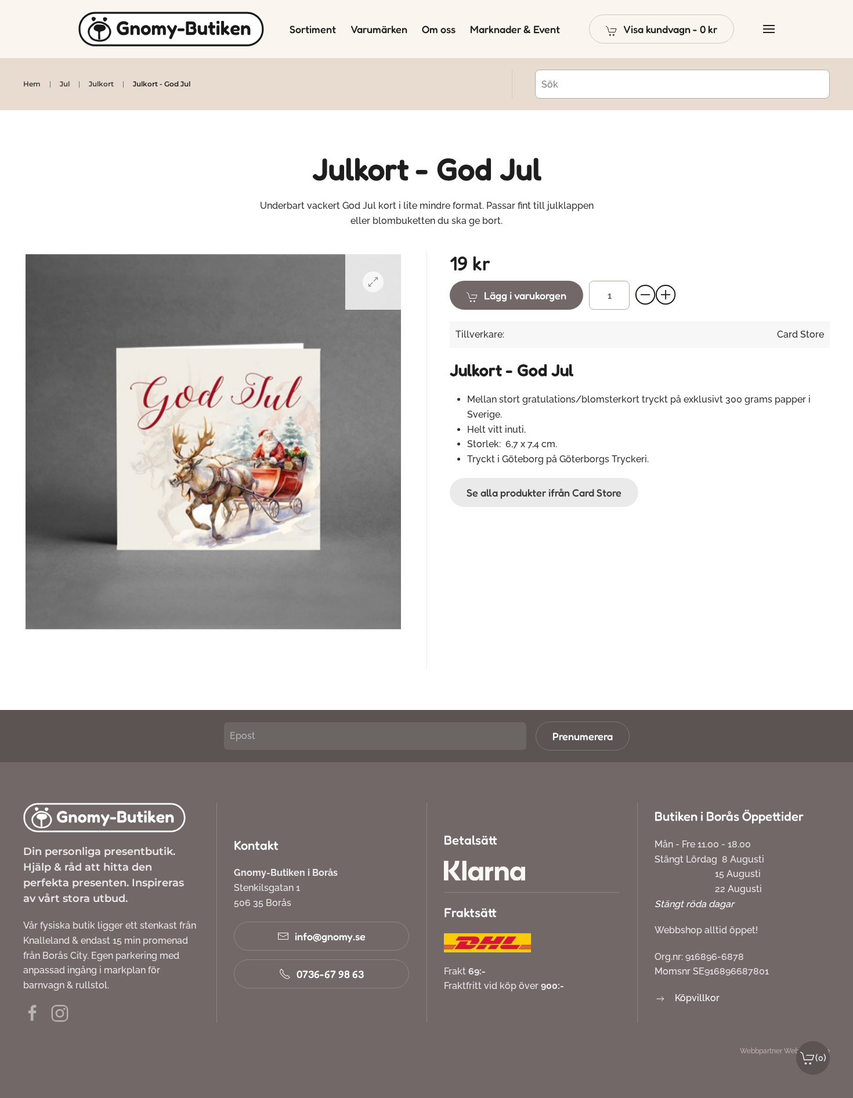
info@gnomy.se (330, 936)
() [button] (820, 1057)
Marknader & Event (515, 29)
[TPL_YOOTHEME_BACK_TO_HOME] (171, 29)
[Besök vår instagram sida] (59, 1013)
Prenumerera (582, 736)
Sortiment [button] (313, 29)
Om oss (439, 29)
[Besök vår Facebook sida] (32, 1013)
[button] (661, 29)
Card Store (800, 334)
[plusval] (666, 295)
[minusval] (645, 295)
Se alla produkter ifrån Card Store (544, 492)
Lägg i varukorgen (525, 295)
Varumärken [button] (378, 29)
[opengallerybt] (373, 281)
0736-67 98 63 (330, 973)
